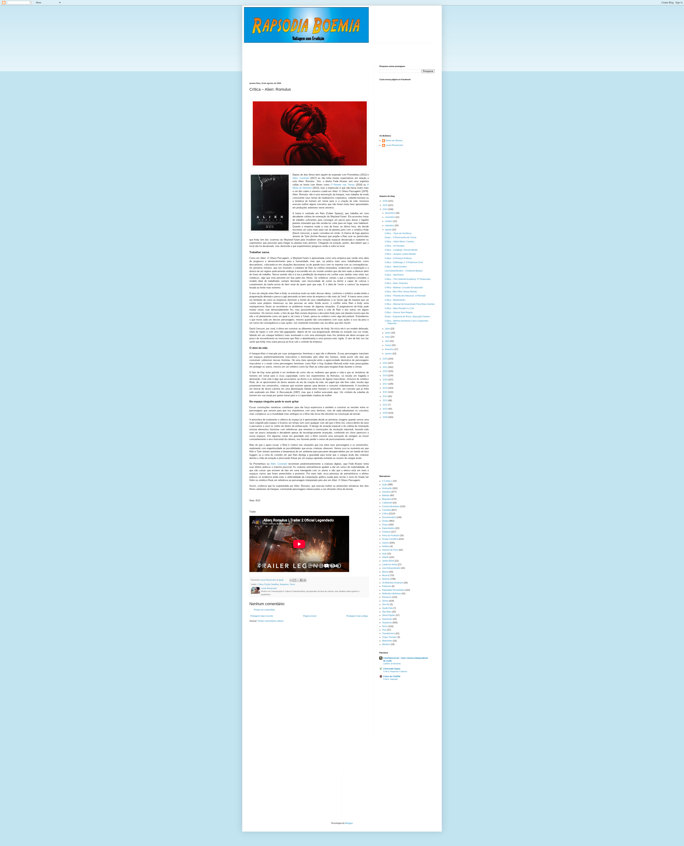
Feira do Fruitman (390, 535)
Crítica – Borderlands (395, 300)
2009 (385, 413)
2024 (385, 209)
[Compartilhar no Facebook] (301, 580)
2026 (385, 201)
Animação (387, 488)
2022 (385, 363)
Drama (385, 521)
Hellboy (386, 546)
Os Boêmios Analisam (392, 582)
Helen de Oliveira (394, 140)
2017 (385, 384)
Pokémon (386, 586)
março (388, 345)
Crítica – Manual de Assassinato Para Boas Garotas (410, 304)
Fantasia (386, 532)
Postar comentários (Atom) (270, 621)
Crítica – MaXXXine (394, 275)
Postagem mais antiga (357, 616)
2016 (385, 388)
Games (385, 543)
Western (386, 644)
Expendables (388, 528)
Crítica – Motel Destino (396, 266)
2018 (385, 379)
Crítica (260, 584)
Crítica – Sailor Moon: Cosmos (399, 241)
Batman (386, 495)
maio (387, 337)
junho (388, 333)
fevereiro (389, 349)
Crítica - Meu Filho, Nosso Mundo (401, 291)
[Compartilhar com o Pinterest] (305, 580)
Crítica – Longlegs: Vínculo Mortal (401, 250)
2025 (385, 205)
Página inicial (309, 616)
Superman (387, 619)
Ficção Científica (271, 584)
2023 (385, 359)
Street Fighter (388, 615)
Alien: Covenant (300, 178)
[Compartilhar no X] (298, 580)
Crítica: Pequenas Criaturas (395, 671)
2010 (385, 409)
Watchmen (387, 641)
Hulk (384, 553)
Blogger (349, 823)
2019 (385, 375)
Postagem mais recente (261, 616)
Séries (385, 601)
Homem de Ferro (390, 550)
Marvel (385, 572)
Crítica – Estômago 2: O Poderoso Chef (404, 262)
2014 (385, 396)
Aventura (386, 492)
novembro (390, 217)
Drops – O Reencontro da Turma (400, 237)
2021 (385, 367)
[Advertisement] (314, 51)
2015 (385, 392)
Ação (384, 484)
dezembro (390, 213)
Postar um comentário (264, 610)
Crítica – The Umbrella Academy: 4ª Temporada (408, 279)
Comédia (386, 510)
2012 (385, 404)
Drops (385, 524)
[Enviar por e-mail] (291, 580)
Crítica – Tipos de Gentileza (398, 233)
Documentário (389, 517)
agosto (388, 229)
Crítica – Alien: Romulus (396, 283)
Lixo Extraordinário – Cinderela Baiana (404, 271)
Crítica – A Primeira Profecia (398, 258)
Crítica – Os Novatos (395, 246)
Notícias (386, 579)
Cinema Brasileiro (391, 506)
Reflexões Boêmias (391, 593)
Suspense (284, 584)
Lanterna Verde (389, 564)
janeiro (388, 353)
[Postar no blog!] (294, 580)
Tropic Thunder (389, 637)
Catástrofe (387, 502)
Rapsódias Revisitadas (393, 590)
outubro (389, 221)
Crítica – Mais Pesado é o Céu (399, 308)
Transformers (388, 633)
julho (387, 328)
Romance (387, 597)
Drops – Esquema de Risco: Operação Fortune (407, 316)
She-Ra (386, 604)
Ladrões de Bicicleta (392, 664)
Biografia (386, 499)
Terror (292, 584)
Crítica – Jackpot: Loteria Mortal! (400, 254)
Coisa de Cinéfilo (391, 676)
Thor (384, 630)
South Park (387, 608)
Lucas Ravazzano (394, 145)
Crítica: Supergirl (390, 679)
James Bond (388, 561)
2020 (385, 371)
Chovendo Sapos (391, 669)
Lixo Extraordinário (391, 568)
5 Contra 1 (387, 481)
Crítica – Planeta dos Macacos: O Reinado (405, 295)
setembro (390, 225)
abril (387, 341)
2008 (385, 417)
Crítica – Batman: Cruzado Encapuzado (404, 287)
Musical (386, 575)
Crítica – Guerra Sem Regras (399, 312)
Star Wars (387, 611)
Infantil (385, 557)
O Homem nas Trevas (343, 184)
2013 (385, 400)
